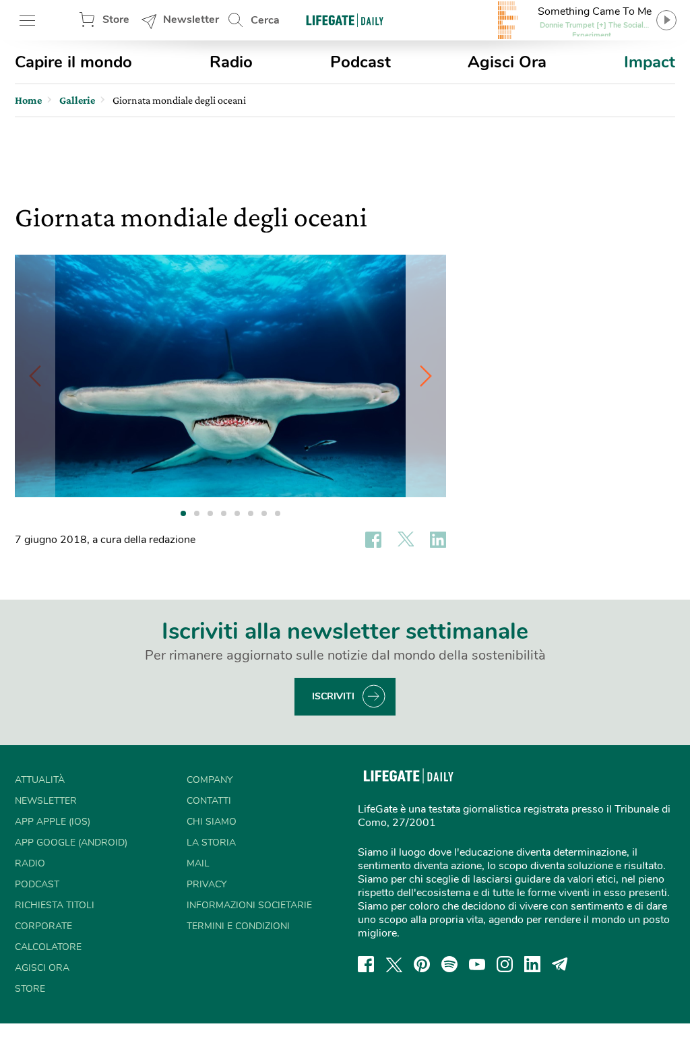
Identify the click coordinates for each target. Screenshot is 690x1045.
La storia (211, 842)
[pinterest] (422, 964)
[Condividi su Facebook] (373, 540)
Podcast (360, 62)
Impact (649, 62)
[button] (426, 376)
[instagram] (505, 964)
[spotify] (449, 964)
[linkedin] (532, 964)
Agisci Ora (507, 62)
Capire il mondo (73, 62)
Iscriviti (333, 696)
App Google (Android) (71, 842)
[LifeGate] (345, 20)
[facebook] (366, 964)
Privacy (206, 884)
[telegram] (560, 964)
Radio (231, 62)
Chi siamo (212, 821)
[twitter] (394, 964)
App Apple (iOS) (52, 821)
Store (115, 19)
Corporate (43, 926)
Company (209, 779)
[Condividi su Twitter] (406, 540)
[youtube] (477, 964)
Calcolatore (48, 947)
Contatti (209, 800)
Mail (198, 863)
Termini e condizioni (238, 926)
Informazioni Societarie (249, 905)
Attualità (40, 779)
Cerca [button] (265, 20)
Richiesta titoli (54, 905)
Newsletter (191, 19)
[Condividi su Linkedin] (438, 540)
